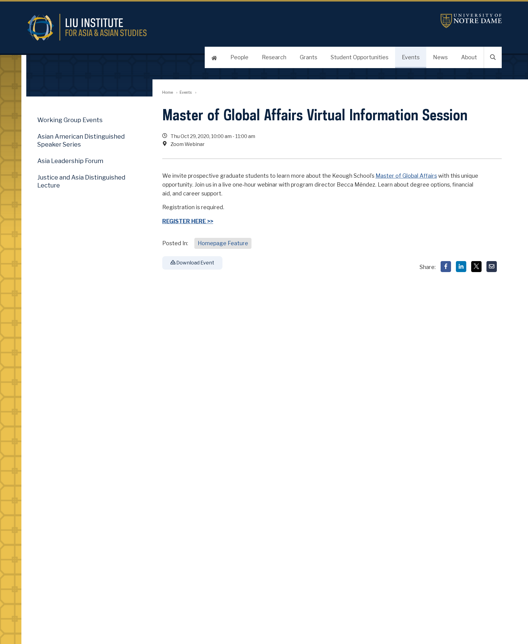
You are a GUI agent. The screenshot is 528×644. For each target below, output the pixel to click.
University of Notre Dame (471, 21)
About (469, 57)
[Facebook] (446, 266)
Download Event (194, 263)
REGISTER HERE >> (187, 221)
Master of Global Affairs (406, 176)
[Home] (214, 57)
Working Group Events (70, 120)
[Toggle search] (493, 57)
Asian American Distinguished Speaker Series (81, 140)
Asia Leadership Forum (70, 161)
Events (411, 57)
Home (167, 92)
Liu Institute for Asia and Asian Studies (184, 27)
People (239, 57)
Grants (308, 57)
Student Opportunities (359, 57)
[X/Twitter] (476, 266)
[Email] (491, 266)
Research (274, 57)
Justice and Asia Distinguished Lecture (81, 181)
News (440, 57)
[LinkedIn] (461, 266)
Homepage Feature (223, 243)
